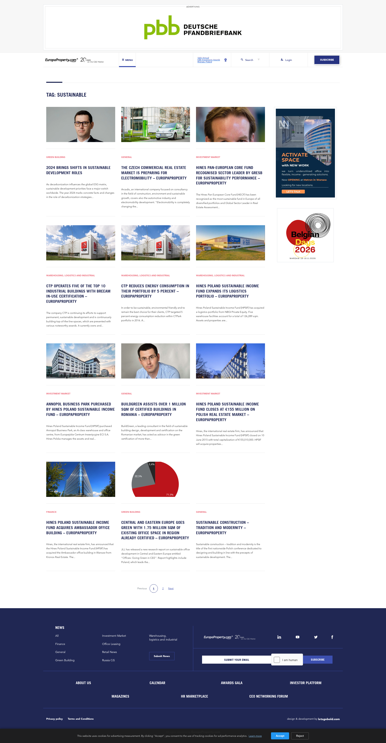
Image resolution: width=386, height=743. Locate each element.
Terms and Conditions (81, 718)
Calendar (157, 683)
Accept (280, 735)
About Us (83, 683)
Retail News (109, 652)
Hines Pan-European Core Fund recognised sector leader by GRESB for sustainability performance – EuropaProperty (229, 175)
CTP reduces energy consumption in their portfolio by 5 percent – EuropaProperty (155, 291)
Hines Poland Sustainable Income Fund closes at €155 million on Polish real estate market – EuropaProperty (227, 412)
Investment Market (208, 157)
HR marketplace (194, 696)
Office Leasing (111, 644)
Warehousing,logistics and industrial (163, 637)
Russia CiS (108, 660)
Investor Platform (305, 683)
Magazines (120, 696)
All (57, 636)
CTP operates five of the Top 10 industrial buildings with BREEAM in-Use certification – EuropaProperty (78, 293)
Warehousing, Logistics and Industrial (70, 275)
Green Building (55, 157)
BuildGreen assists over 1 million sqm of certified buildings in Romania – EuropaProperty (153, 409)
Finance (51, 512)
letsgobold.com (329, 719)
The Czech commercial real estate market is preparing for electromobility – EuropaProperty (154, 172)
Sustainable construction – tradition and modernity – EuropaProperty (222, 527)
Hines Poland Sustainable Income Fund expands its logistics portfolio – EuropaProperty (227, 291)
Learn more (255, 735)
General (126, 157)
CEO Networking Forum (268, 696)
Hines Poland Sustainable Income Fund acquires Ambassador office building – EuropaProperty (78, 527)
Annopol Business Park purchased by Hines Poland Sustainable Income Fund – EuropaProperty (80, 409)
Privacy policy (54, 718)
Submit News (162, 656)
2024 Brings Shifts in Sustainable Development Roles (78, 170)
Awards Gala (231, 683)
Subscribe (327, 59)
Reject (300, 735)
